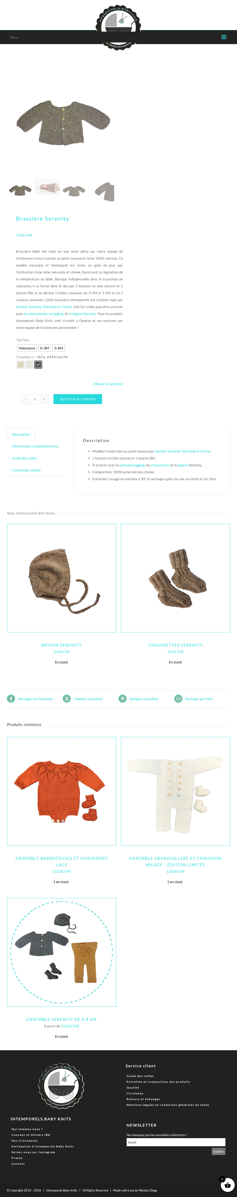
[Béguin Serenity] (61, 527)
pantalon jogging (132, 465)
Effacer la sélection (108, 384)
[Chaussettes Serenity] (175, 527)
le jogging (56, 314)
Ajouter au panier (77, 399)
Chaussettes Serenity (175, 645)
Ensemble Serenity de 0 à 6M (62, 1019)
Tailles (23, 340)
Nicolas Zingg (148, 1190)
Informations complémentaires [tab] (35, 446)
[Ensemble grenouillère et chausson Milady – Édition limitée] (175, 741)
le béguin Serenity (82, 314)
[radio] (27, 348)
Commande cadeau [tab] (26, 470)
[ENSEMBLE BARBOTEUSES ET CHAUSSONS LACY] (61, 741)
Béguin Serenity (61, 645)
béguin (183, 465)
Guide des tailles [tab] (24, 458)
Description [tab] (21, 434)
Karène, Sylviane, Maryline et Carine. (44, 307)
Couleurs (25, 357)
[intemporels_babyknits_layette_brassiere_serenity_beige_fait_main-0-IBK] (60, 122)
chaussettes (160, 465)
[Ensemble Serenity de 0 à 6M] (61, 902)
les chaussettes (35, 314)
